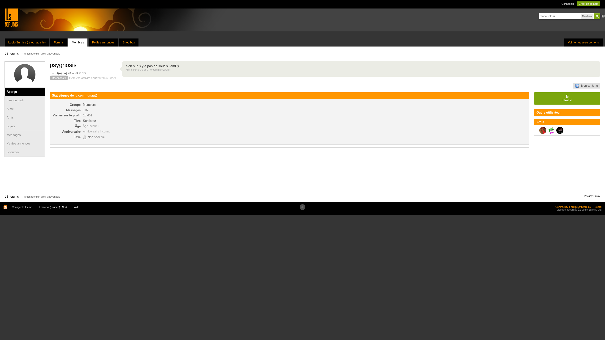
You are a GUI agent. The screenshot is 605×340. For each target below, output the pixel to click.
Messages (14, 135)
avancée (603, 16)
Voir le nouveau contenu (583, 42)
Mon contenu (588, 85)
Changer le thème (22, 207)
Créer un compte (588, 3)
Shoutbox (129, 42)
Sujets (11, 126)
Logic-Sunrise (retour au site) (27, 42)
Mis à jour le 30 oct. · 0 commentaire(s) (148, 69)
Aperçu (12, 92)
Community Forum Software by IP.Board (578, 206)
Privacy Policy (592, 196)
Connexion (568, 3)
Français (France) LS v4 (53, 207)
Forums (59, 42)
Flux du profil (15, 100)
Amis (10, 117)
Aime (10, 109)
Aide (76, 207)
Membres (78, 42)
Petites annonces (103, 42)
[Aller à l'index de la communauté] (11, 17)
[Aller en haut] (302, 207)
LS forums (12, 196)
